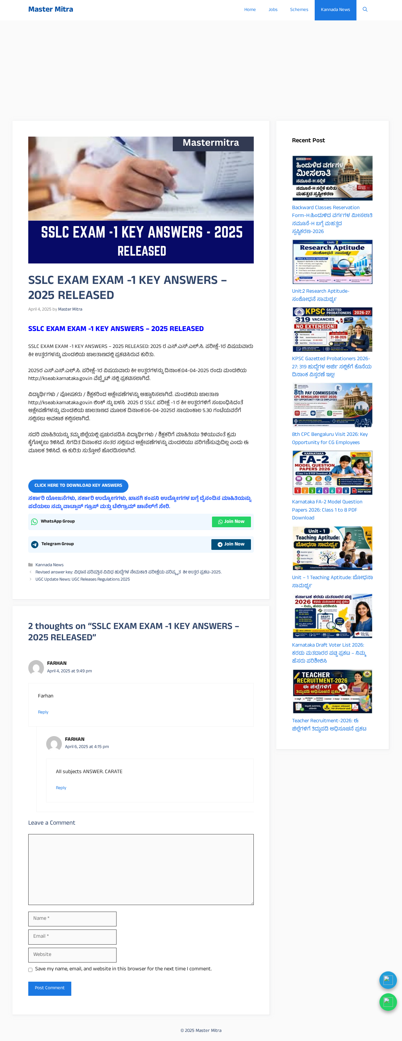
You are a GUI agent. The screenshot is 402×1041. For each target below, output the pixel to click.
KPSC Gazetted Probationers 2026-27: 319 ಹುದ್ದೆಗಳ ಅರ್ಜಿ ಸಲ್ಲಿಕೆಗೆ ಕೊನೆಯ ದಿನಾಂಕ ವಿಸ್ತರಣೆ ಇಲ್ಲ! (332, 367)
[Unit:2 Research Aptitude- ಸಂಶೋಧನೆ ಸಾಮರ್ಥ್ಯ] (332, 263)
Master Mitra (50, 10)
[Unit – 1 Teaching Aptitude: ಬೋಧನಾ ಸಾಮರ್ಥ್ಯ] (332, 549)
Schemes (299, 10)
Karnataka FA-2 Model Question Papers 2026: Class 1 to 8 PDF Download (327, 510)
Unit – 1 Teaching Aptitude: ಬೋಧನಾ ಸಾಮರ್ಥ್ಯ (332, 582)
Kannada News (335, 10)
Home (250, 10)
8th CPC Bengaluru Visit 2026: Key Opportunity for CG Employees (330, 439)
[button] (365, 10)
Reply (43, 712)
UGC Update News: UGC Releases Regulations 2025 (82, 580)
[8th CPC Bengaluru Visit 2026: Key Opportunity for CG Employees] (332, 406)
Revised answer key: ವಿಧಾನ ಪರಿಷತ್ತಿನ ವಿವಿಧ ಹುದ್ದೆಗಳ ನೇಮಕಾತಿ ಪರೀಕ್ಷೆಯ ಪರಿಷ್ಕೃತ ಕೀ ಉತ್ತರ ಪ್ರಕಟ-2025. (128, 573)
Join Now (234, 522)
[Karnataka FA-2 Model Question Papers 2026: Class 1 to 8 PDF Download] (332, 474)
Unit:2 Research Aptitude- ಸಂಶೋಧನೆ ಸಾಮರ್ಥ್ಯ (321, 295)
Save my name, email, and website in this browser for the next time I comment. (123, 970)
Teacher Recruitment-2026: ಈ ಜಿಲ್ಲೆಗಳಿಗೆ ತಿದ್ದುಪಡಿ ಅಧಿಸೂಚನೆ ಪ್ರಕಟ (329, 725)
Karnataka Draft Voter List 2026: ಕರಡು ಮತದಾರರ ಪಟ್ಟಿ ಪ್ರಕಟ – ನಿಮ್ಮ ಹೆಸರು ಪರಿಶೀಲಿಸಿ (329, 653)
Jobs (273, 10)
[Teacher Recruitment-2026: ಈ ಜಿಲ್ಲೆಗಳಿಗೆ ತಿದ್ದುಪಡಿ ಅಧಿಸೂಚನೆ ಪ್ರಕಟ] (332, 693)
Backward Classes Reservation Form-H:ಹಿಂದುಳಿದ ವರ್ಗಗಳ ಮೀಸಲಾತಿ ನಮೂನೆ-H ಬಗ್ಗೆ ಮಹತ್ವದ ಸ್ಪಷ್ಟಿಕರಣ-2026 (332, 220)
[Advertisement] (201, 67)
